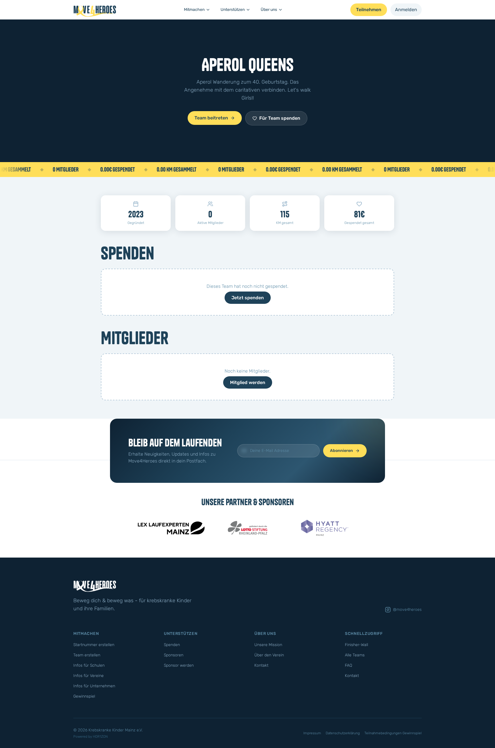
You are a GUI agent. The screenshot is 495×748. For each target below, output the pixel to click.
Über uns (269, 9)
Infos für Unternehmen (94, 686)
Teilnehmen (368, 9)
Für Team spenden (279, 118)
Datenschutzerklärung (343, 733)
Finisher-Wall (356, 644)
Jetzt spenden (247, 297)
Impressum (312, 733)
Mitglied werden (247, 382)
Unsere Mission (268, 644)
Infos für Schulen (89, 665)
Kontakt (261, 665)
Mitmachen (194, 9)
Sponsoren (173, 655)
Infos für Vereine (88, 675)
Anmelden (406, 9)
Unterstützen (233, 9)
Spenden (172, 644)
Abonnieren (341, 450)
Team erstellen (86, 655)
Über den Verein (269, 655)
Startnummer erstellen (93, 644)
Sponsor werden (179, 665)
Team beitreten (211, 118)
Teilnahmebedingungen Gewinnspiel (393, 733)
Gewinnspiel (84, 696)
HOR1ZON (100, 737)
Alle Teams (355, 655)
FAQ (348, 665)
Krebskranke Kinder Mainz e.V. (116, 730)
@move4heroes (407, 609)
